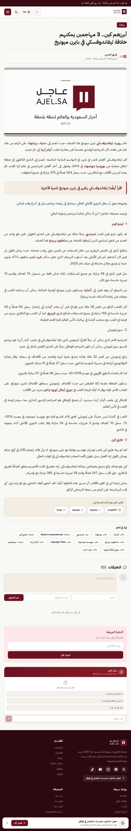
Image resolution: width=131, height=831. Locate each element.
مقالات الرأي (121, 801)
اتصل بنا (59, 801)
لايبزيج (51, 313)
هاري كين (117, 439)
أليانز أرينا (46, 149)
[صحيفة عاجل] (120, 12)
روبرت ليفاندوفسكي (109, 143)
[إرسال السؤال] (9, 719)
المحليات (58, 747)
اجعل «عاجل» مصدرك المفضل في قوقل (105, 778)
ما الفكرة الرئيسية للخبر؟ (114, 694)
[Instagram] (108, 769)
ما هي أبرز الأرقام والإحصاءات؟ (111, 701)
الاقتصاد (59, 752)
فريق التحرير (111, 54)
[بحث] (37, 12)
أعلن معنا (58, 806)
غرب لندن (35, 257)
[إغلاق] (7, 823)
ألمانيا (88, 290)
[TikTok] (92, 769)
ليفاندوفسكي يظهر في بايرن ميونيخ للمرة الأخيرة (74, 188)
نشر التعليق (14, 597)
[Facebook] (116, 769)
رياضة (122, 24)
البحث (124, 806)
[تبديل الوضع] (16, 11)
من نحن (59, 795)
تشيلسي (91, 234)
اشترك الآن (65, 655)
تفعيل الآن (19, 823)
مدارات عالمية (56, 763)
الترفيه (60, 774)
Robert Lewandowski (55, 534)
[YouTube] (100, 769)
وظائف (59, 768)
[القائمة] (7, 11)
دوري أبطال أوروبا (61, 390)
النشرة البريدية (121, 811)
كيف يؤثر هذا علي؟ (116, 707)
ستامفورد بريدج (58, 240)
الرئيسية (123, 795)
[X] (124, 769)
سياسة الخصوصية (54, 811)
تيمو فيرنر (117, 223)
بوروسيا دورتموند (94, 166)
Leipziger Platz (60, 542)
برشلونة (32, 143)
